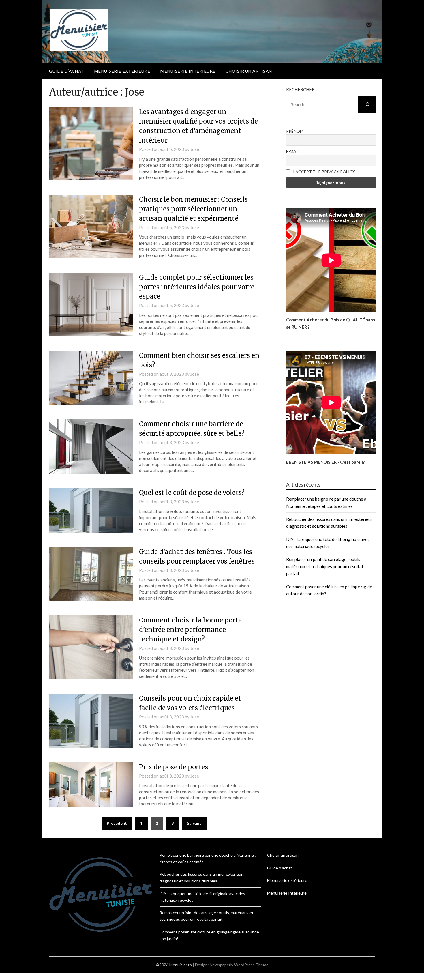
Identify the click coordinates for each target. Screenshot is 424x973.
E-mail (293, 151)
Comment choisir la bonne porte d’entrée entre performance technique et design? (190, 629)
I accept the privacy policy (323, 171)
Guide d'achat (279, 867)
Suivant (194, 823)
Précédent (117, 823)
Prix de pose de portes (173, 767)
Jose (194, 149)
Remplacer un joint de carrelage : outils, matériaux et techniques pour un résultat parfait (324, 566)
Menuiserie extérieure (122, 71)
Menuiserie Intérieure (187, 71)
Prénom (294, 131)
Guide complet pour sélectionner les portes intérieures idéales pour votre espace (196, 286)
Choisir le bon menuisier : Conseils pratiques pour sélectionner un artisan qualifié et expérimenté (193, 208)
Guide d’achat (66, 71)
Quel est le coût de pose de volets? (192, 493)
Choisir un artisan (249, 71)
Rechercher (300, 89)
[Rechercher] (367, 104)
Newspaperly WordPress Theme (239, 964)
